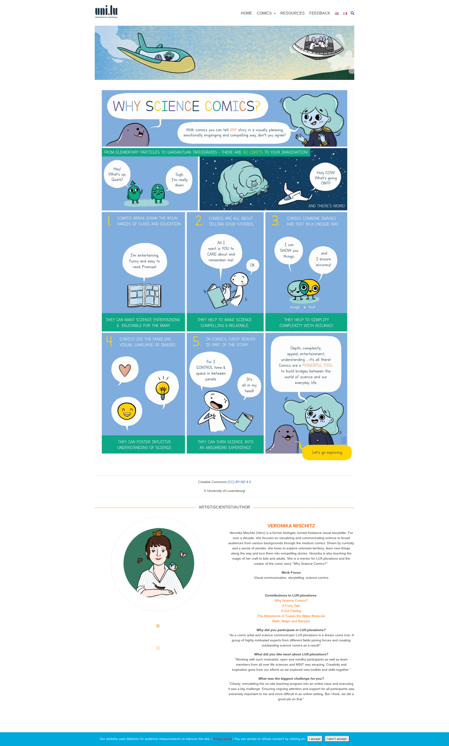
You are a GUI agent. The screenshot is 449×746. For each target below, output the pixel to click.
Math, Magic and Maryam (291, 621)
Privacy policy (222, 739)
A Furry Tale (291, 605)
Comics (265, 13)
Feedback (319, 13)
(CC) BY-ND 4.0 (239, 482)
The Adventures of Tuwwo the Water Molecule (291, 616)
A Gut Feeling (291, 611)
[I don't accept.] (443, 739)
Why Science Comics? (291, 600)
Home (246, 13)
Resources (292, 13)
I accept (315, 739)
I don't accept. (337, 739)
